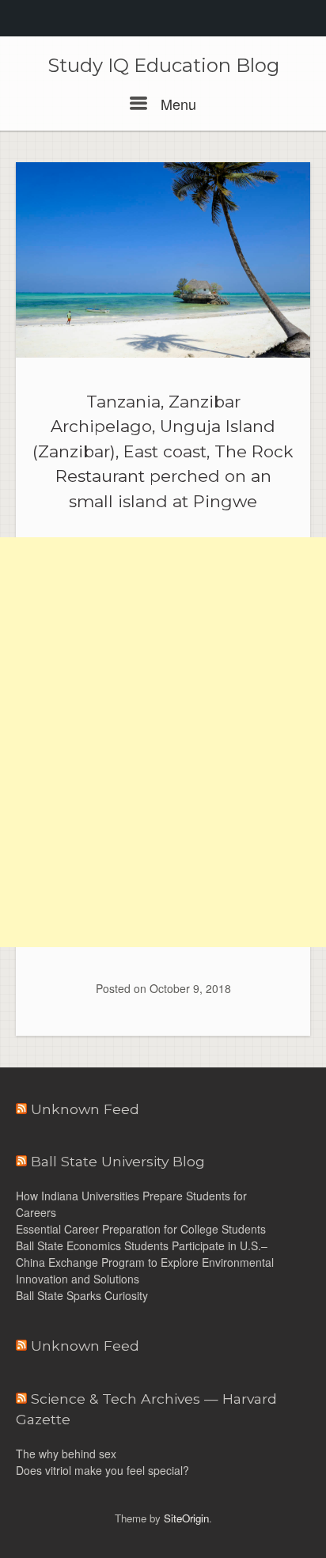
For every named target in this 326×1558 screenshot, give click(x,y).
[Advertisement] (163, 639)
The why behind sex (66, 1453)
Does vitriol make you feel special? (102, 1470)
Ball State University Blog (118, 1161)
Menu (176, 103)
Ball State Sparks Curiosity (82, 1295)
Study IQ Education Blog (163, 65)
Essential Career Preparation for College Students (142, 1229)
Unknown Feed (85, 1109)
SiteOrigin (186, 1518)
